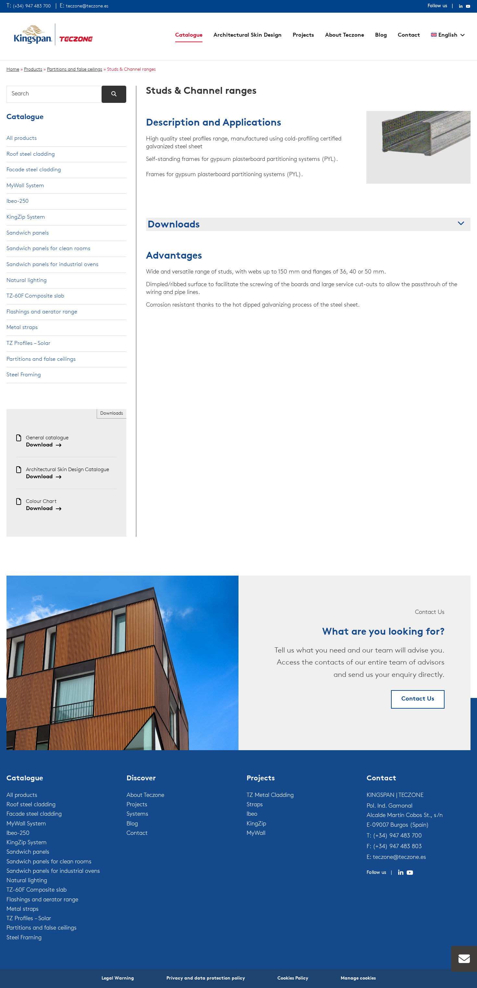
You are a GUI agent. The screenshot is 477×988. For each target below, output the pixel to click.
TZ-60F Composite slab (35, 296)
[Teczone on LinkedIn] (400, 873)
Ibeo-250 (17, 201)
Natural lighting (26, 280)
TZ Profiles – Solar (28, 343)
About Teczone (344, 35)
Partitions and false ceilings (74, 69)
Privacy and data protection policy (205, 978)
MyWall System (25, 186)
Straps (255, 805)
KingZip (256, 824)
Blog (381, 35)
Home (12, 69)
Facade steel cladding (33, 170)
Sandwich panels (27, 233)
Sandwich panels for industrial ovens (52, 264)
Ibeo (252, 814)
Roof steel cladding (30, 154)
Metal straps (22, 327)
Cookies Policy (292, 978)
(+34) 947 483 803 (397, 847)
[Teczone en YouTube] (468, 6)
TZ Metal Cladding (270, 796)
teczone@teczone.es (87, 6)
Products (33, 69)
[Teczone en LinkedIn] (461, 6)
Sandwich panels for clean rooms (48, 248)
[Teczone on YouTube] (410, 873)
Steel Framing (23, 375)
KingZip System (25, 217)
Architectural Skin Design (248, 35)
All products (21, 138)
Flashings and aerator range (41, 312)
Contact (409, 35)
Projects (303, 35)
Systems (137, 814)
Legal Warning (118, 978)
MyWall (256, 833)
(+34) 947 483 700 (32, 6)
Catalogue (188, 35)
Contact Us (417, 699)
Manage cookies (358, 978)
